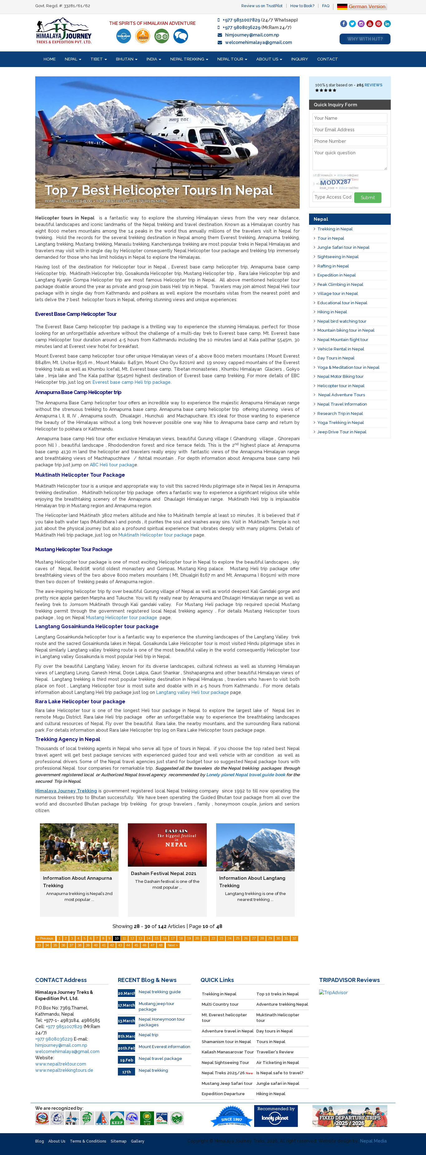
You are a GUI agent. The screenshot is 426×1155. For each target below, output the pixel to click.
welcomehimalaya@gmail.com (258, 42)
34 (47, 945)
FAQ (325, 6)
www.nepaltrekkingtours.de (64, 1070)
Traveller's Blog (76, 201)
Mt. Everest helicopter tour (224, 1018)
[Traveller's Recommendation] (180, 36)
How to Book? (302, 6)
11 (124, 938)
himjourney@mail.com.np (252, 34)
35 (55, 945)
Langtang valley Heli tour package (192, 692)
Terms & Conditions (88, 1141)
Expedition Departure (223, 1093)
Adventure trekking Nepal (282, 1004)
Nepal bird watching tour (341, 321)
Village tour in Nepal (337, 293)
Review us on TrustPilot (262, 6)
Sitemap (119, 1141)
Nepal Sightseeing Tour (225, 1062)
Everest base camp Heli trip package (132, 382)
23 (221, 938)
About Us (267, 59)
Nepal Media (373, 1140)
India (152, 59)
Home (50, 59)
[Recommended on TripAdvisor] (161, 36)
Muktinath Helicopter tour (277, 1018)
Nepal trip (148, 1034)
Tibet (97, 59)
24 (229, 938)
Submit (367, 197)
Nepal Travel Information (342, 404)
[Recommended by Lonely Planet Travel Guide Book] (123, 36)
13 (140, 938)
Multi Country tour (220, 1004)
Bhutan (125, 59)
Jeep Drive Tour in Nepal (341, 432)
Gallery (137, 1141)
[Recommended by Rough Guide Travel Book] (142, 36)
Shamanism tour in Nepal (226, 1041)
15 (156, 938)
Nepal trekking (153, 1070)
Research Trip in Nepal (340, 413)
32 (294, 938)
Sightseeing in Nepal (338, 256)
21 (205, 938)
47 (152, 945)
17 (173, 938)
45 (136, 945)
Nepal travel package (160, 1058)
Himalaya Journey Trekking (66, 790)
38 (79, 945)
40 (96, 945)
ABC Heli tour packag (112, 464)
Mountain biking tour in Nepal (346, 330)
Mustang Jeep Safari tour (227, 1083)
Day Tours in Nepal (336, 358)
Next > (173, 945)
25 (238, 938)
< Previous (45, 938)
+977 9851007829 (241, 19)
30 (278, 938)
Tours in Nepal (270, 1041)
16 (165, 938)
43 (120, 945)
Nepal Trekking (187, 59)
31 (286, 938)
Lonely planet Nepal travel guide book (245, 774)
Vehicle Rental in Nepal (340, 349)
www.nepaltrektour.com (60, 1063)
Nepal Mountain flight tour (342, 339)
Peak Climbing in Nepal (340, 284)
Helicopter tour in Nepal (341, 385)
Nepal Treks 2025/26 (227, 1073)
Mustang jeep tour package (156, 1006)
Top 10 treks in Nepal (277, 994)
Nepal (71, 59)
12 (132, 938)
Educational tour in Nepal (342, 303)
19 (189, 938)
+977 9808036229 (241, 27)
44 (128, 945)
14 (148, 938)
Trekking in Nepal (335, 229)
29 (270, 938)
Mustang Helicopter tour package (121, 617)
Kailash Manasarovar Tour (228, 1052)
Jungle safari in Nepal (277, 1083)
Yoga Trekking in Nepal (340, 422)
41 (104, 945)
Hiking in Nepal (332, 312)
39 (88, 945)
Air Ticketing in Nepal (277, 1062)
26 (246, 938)
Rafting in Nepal (333, 266)
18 (181, 938)
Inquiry (299, 59)
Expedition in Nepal (336, 275)
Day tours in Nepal (274, 1031)
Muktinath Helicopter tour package (155, 534)
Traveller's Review (275, 1052)
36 (63, 945)
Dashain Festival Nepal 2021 (163, 873)
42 (112, 945)
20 (197, 938)
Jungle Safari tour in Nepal (343, 247)
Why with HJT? (365, 38)
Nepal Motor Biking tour (340, 376)
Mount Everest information (164, 1046)
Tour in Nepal (330, 238)
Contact (327, 59)
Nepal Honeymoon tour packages (162, 1022)
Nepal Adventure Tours (341, 394)
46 (144, 945)
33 (39, 945)
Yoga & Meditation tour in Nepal (348, 367)
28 (262, 938)
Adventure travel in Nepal (228, 1031)
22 (213, 938)
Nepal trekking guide (160, 991)
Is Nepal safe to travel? (279, 1073)
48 (160, 945)
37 (71, 945)
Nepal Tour (230, 59)
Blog (39, 1141)
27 (254, 938)
